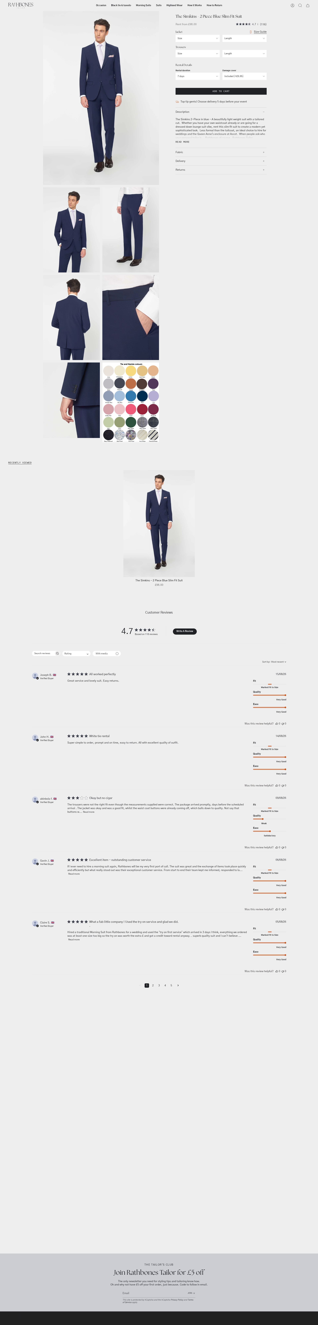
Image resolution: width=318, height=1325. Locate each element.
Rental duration (183, 71)
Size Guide (260, 31)
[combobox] (76, 653)
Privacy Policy (177, 1300)
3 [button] (159, 985)
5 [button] (171, 985)
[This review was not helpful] (283, 723)
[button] (101, 5)
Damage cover (229, 71)
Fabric (179, 152)
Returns (180, 170)
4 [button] (165, 985)
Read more (88, 812)
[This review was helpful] (277, 723)
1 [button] (147, 985)
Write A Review (184, 631)
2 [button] (153, 985)
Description (182, 112)
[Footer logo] (20, 1317)
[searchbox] (43, 653)
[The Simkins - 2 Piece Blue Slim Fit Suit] (159, 523)
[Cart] (308, 5)
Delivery (180, 161)
